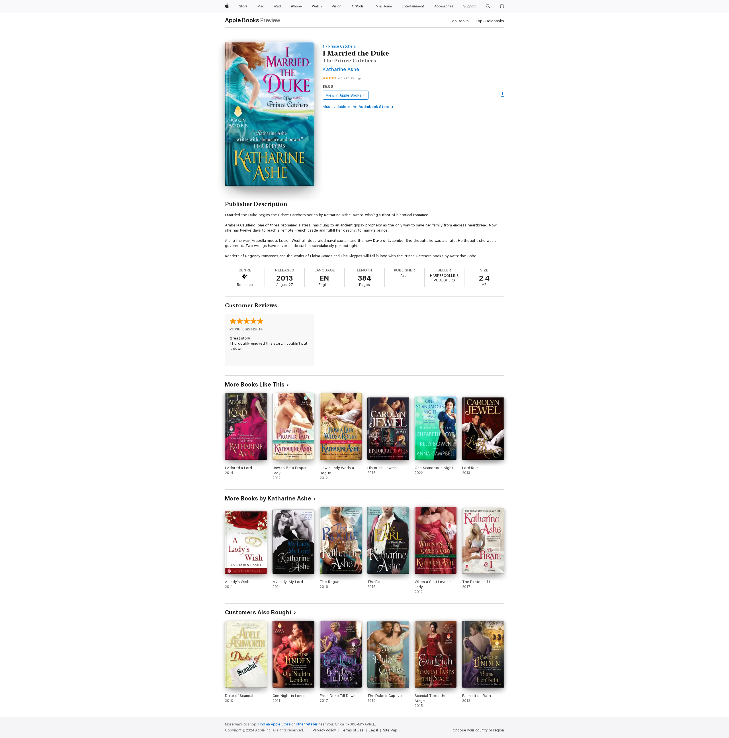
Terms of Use (352, 730)
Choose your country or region (478, 730)
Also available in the (356, 107)
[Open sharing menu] (502, 95)
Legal (373, 730)
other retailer (307, 724)
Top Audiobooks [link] (490, 21)
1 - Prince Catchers (339, 46)
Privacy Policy (324, 730)
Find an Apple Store (274, 724)
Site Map (390, 730)
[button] (488, 6)
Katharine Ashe (341, 69)
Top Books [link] (459, 21)
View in (343, 95)
